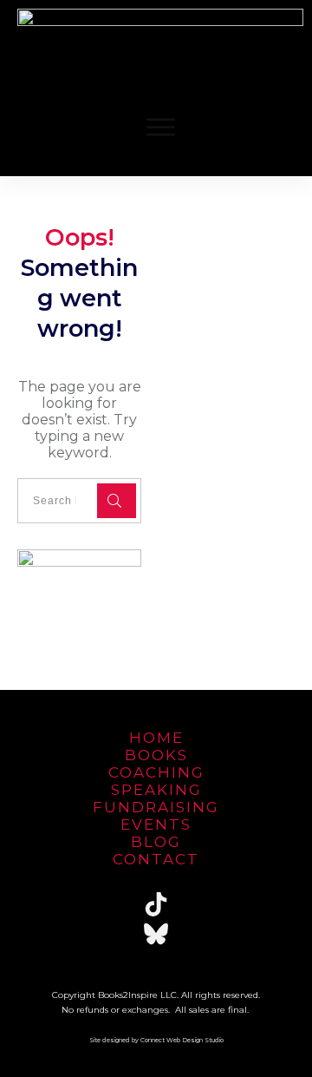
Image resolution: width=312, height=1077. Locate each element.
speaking (156, 789)
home (156, 737)
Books (156, 755)
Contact (156, 859)
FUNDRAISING (156, 807)
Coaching (156, 772)
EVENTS (156, 824)
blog (156, 841)
